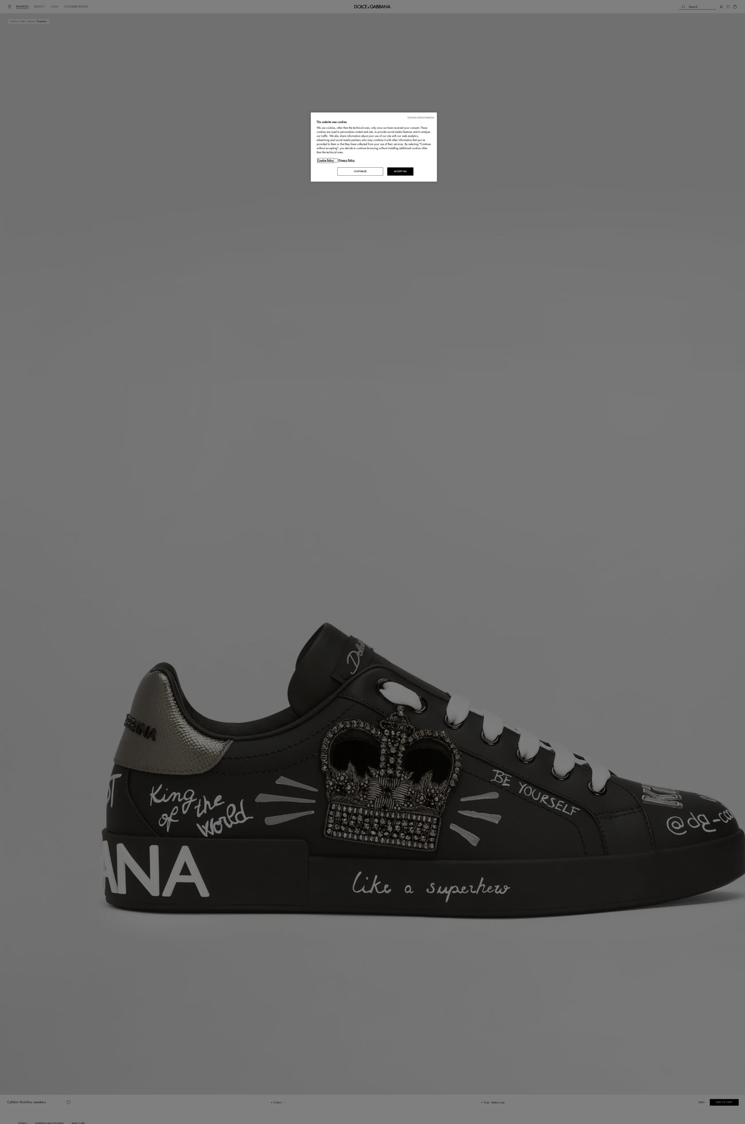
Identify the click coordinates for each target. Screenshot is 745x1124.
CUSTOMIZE (360, 171)
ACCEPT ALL (400, 171)
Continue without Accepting (421, 117)
